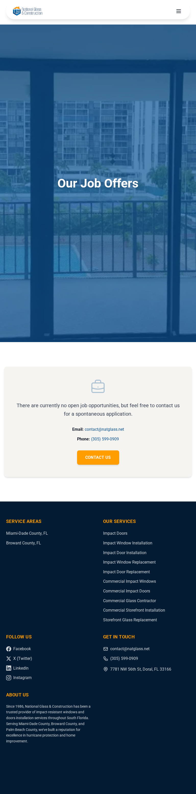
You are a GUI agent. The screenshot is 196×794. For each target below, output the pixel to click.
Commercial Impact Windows (129, 581)
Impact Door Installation (124, 552)
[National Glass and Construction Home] (27, 11)
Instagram (22, 677)
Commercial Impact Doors (126, 591)
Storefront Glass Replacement (130, 619)
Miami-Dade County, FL (27, 533)
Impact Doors (115, 533)
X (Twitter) (22, 658)
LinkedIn (21, 668)
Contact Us (98, 457)
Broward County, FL (23, 543)
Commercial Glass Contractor (129, 600)
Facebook (22, 648)
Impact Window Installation (127, 543)
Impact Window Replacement (129, 562)
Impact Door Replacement (126, 571)
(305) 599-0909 (105, 439)
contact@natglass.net (104, 429)
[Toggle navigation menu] (179, 11)
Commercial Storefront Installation (134, 610)
